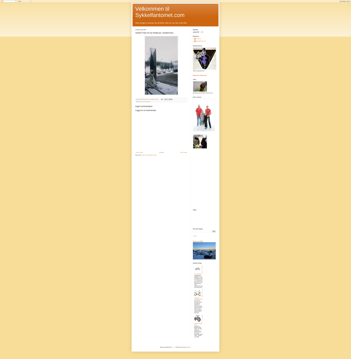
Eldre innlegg (183, 152)
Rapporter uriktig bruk (200, 75)
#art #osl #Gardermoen (145, 101)
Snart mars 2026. (198, 241)
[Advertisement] (204, 179)
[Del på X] (168, 99)
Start (195, 236)
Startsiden (161, 152)
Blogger (189, 347)
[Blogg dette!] (166, 99)
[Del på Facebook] (170, 99)
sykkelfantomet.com (201, 41)
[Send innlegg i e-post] (162, 99)
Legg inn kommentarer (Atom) (149, 155)
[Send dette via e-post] (165, 99)
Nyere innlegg (139, 152)
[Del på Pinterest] (172, 99)
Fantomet (198, 38)
